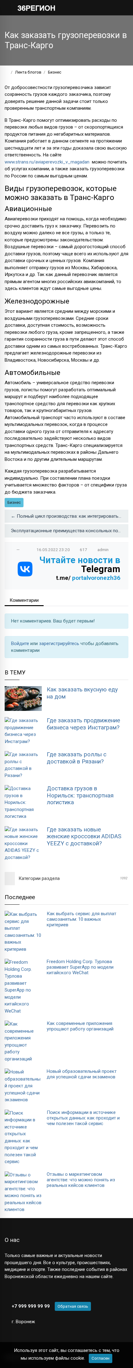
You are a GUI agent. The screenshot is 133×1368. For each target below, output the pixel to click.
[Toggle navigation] (121, 7)
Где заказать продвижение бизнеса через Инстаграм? (83, 724)
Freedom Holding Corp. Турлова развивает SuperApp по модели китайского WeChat (80, 967)
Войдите (20, 643)
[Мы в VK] (7, 1291)
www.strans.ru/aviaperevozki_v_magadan (48, 162)
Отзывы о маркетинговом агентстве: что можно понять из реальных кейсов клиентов (81, 1179)
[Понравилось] (12, 549)
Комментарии (24, 600)
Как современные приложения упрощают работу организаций (80, 1026)
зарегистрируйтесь (59, 643)
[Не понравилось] (24, 549)
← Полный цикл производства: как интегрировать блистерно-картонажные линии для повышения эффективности (69, 516)
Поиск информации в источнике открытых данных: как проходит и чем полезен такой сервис (83, 1118)
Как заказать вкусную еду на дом (82, 693)
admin (103, 549)
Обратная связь (73, 1306)
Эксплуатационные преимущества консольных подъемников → (69, 530)
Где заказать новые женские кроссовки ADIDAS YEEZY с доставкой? (84, 836)
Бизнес (14, 502)
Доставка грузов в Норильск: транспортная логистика (80, 795)
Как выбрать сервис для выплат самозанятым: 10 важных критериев (81, 919)
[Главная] (7, 72)
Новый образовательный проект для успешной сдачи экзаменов (82, 1074)
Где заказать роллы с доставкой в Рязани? (76, 758)
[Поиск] (103, 7)
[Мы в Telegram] (18, 1291)
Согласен (100, 1358)
